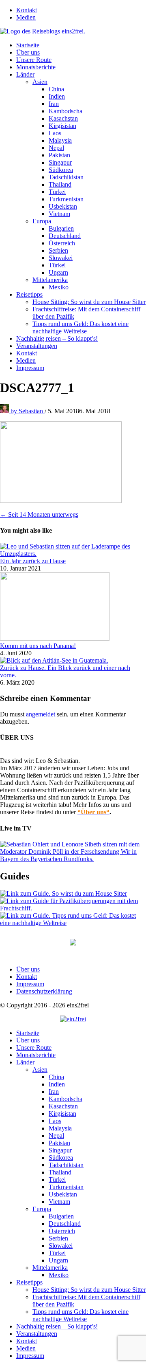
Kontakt (26, 10)
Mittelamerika (50, 279)
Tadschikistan (66, 177)
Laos (55, 133)
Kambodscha (65, 111)
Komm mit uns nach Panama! (38, 645)
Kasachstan (63, 118)
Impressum (30, 367)
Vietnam (59, 213)
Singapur (60, 162)
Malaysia (60, 140)
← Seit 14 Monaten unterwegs (39, 514)
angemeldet (40, 714)
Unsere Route (34, 59)
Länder (25, 74)
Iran (54, 103)
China (56, 89)
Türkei (57, 191)
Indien (57, 96)
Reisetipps (29, 294)
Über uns (28, 52)
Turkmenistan (66, 199)
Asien (39, 81)
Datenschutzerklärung (44, 991)
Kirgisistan (62, 125)
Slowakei (61, 257)
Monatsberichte (36, 67)
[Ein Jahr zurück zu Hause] (73, 553)
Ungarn (58, 272)
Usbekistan (63, 206)
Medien (26, 17)
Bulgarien (61, 228)
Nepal (56, 147)
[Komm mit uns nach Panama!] (55, 638)
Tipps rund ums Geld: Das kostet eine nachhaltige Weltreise (80, 327)
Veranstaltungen (36, 345)
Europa (41, 221)
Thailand (60, 184)
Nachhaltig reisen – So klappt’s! (57, 338)
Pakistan (59, 155)
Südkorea (61, 169)
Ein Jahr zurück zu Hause (33, 560)
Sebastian (28, 411)
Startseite (27, 45)
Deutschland (65, 235)
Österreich (62, 243)
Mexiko (59, 287)
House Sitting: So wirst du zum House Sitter (89, 301)
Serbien (58, 250)
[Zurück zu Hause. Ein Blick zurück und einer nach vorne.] (54, 660)
